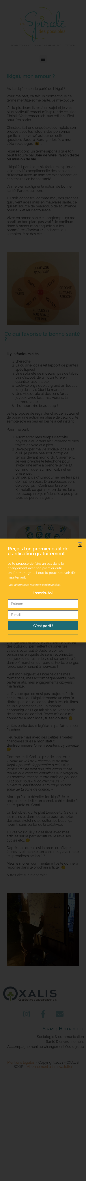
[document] (43, 590)
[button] (80, 544)
